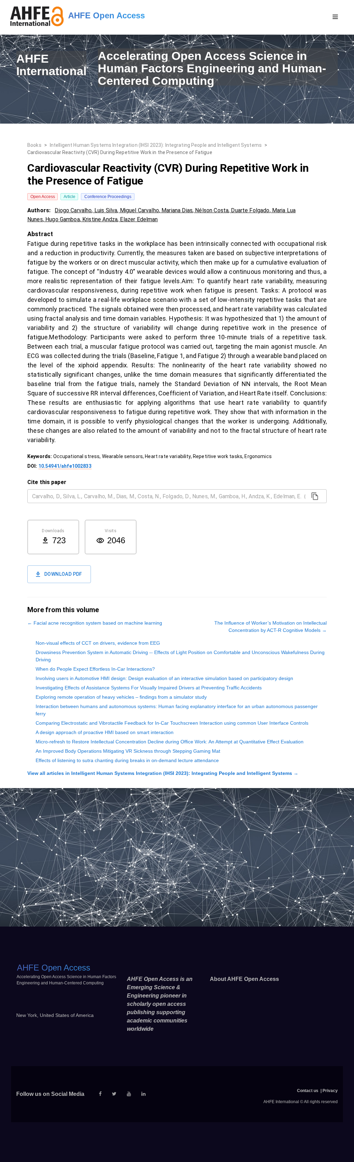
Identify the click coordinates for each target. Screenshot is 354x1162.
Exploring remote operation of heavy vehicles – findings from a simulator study (121, 697)
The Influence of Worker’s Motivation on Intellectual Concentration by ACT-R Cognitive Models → (270, 626)
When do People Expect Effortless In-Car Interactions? (95, 669)
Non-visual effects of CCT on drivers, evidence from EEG (98, 643)
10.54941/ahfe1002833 (65, 466)
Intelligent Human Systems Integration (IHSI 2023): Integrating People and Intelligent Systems (156, 145)
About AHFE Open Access (244, 979)
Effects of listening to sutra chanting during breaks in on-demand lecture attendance (127, 760)
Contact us (307, 1090)
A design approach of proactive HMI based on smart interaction (105, 732)
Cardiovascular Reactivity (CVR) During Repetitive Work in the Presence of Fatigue (119, 152)
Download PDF (63, 574)
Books (34, 145)
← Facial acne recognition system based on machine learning (94, 623)
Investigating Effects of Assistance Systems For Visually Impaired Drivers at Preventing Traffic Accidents (149, 687)
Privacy (330, 1090)
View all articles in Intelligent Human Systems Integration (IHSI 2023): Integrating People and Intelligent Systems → (162, 773)
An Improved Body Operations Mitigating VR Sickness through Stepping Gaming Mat (128, 751)
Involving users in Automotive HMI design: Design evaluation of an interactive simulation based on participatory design (164, 678)
